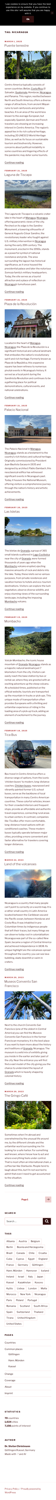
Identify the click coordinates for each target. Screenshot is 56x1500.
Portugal (32, 1300)
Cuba (9, 1258)
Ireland (10, 1276)
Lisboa (20, 1288)
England (43, 1258)
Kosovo (39, 1282)
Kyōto (9, 1288)
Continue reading (14, 162)
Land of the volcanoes (20, 864)
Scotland (25, 1306)
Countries (10, 1342)
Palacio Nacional (16, 410)
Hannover (31, 1270)
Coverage (10, 1380)
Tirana (9, 1317)
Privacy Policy (12, 1488)
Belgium (35, 1241)
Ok (28, 19)
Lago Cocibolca (41, 554)
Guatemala (21, 92)
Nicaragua (45, 92)
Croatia (43, 1253)
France (10, 1264)
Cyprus (20, 1258)
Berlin (9, 1247)
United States (14, 1323)
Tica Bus (10, 735)
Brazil (9, 1253)
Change (9, 1374)
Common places (14, 1349)
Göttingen (37, 1264)
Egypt (31, 1258)
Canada (20, 1253)
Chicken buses (23, 785)
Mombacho (11, 566)
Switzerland (23, 1312)
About (8, 1386)
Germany (23, 1264)
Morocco (11, 1294)
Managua (31, 217)
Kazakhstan (24, 1282)
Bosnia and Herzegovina (30, 1247)
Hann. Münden (14, 1270)
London (32, 1288)
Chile (32, 1253)
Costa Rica (37, 88)
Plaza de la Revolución (20, 304)
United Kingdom (26, 1317)
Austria (23, 1241)
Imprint (9, 1393)
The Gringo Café (16, 1095)
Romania (11, 1306)
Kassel (10, 1282)
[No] (52, 12)
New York (25, 1294)
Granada (25, 550)
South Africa (40, 1306)
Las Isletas (12, 511)
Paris (9, 1300)
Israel (21, 1276)
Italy (30, 1276)
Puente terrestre (16, 45)
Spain (9, 1312)
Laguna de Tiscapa (18, 175)
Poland (19, 1300)
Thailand (38, 1312)
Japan (40, 1276)
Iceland (45, 1270)
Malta (44, 1288)
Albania (10, 1241)
